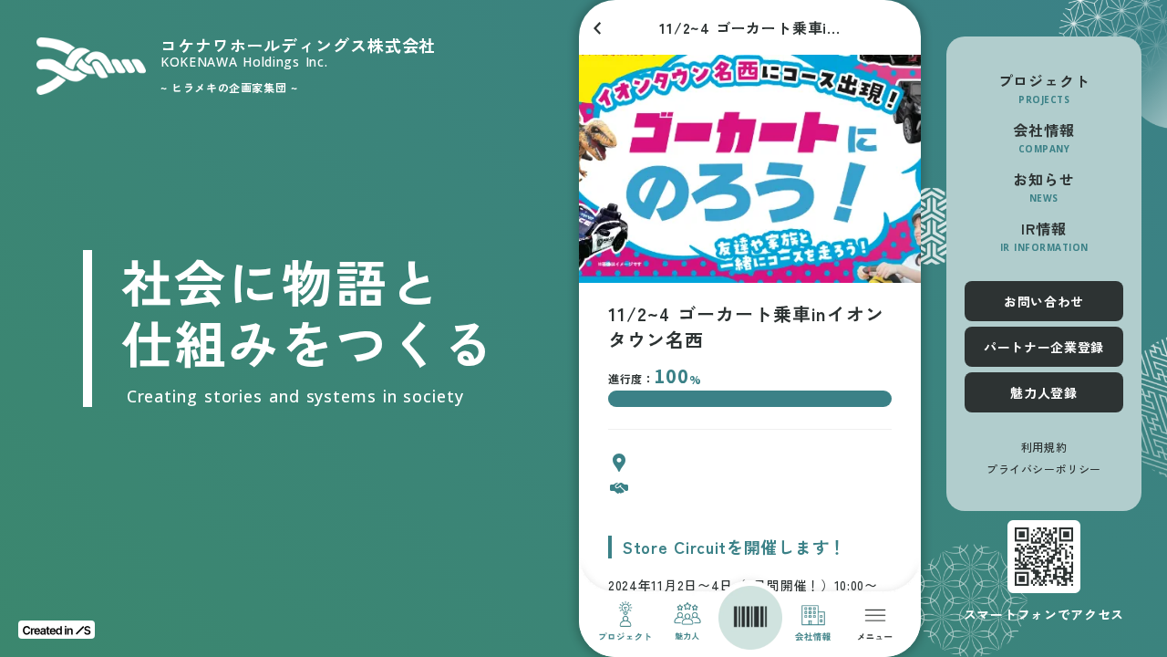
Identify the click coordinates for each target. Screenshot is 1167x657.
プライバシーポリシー (1043, 469)
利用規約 (1044, 447)
